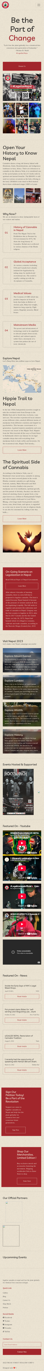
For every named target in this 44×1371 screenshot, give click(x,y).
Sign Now (15, 1130)
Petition (5, 1307)
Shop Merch (7, 1304)
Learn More (22, 450)
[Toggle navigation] (39, 5)
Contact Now (22, 1352)
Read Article (22, 996)
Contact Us (6, 1300)
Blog (4, 1296)
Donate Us (22, 66)
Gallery (5, 1293)
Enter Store (27, 1181)
